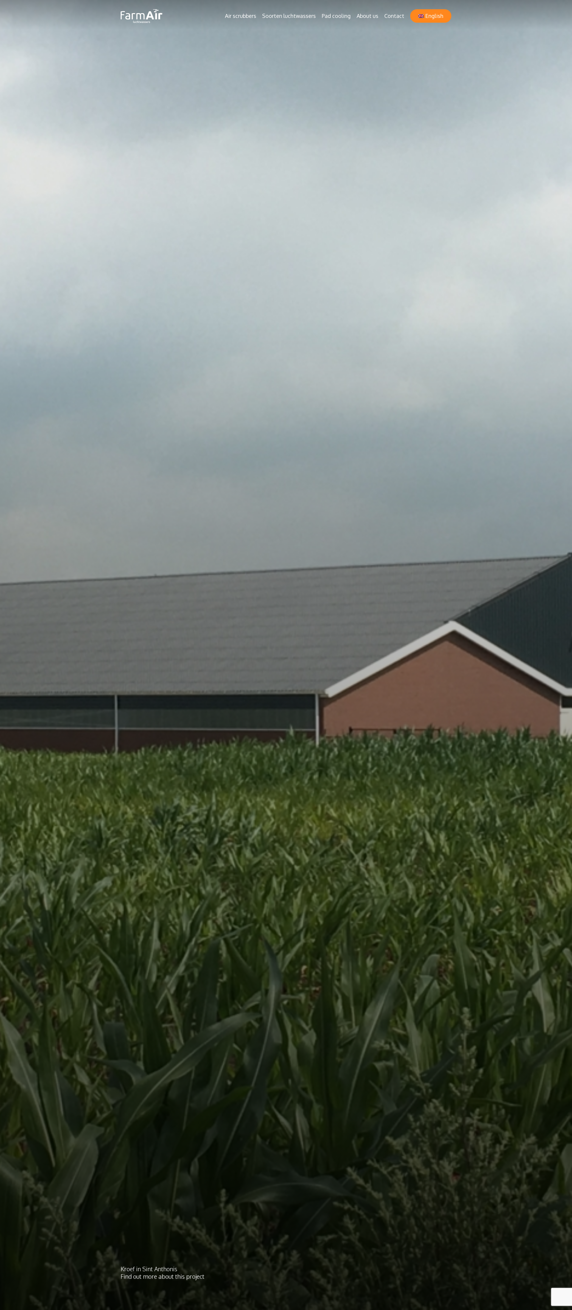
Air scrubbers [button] (240, 16)
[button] (430, 16)
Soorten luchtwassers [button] (289, 16)
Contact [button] (394, 16)
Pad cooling (336, 16)
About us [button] (367, 16)
